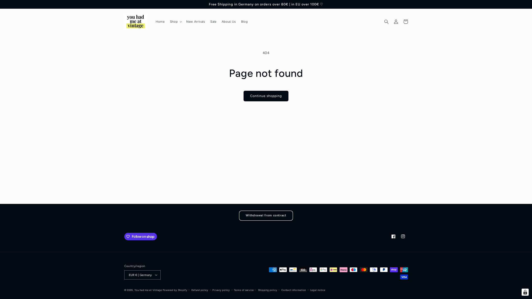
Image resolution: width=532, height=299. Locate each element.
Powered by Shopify (175, 290)
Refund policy (199, 290)
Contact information (293, 290)
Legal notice (317, 290)
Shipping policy (267, 290)
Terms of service (244, 290)
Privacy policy (221, 290)
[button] (175, 21)
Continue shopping (266, 96)
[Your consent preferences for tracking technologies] (525, 292)
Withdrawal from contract (266, 215)
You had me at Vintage (148, 290)
